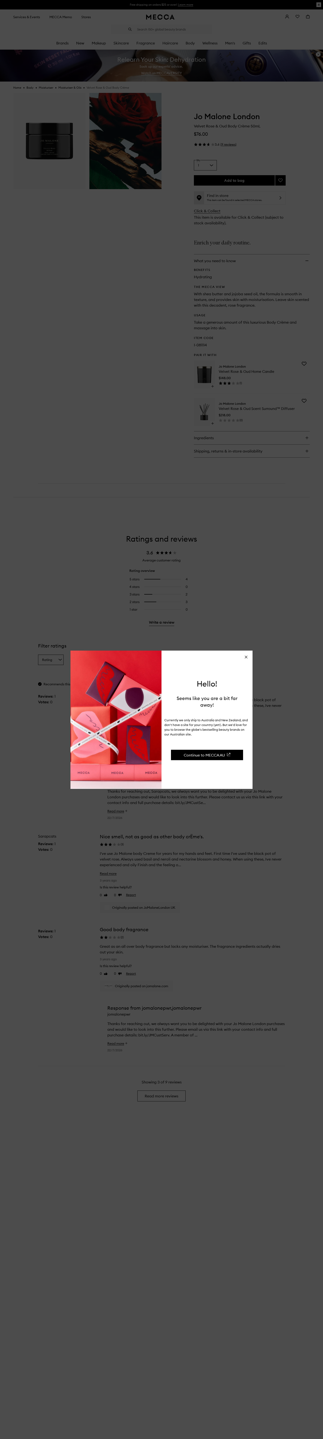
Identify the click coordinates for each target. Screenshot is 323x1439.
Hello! (207, 683)
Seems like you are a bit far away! (207, 701)
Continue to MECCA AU (204, 754)
